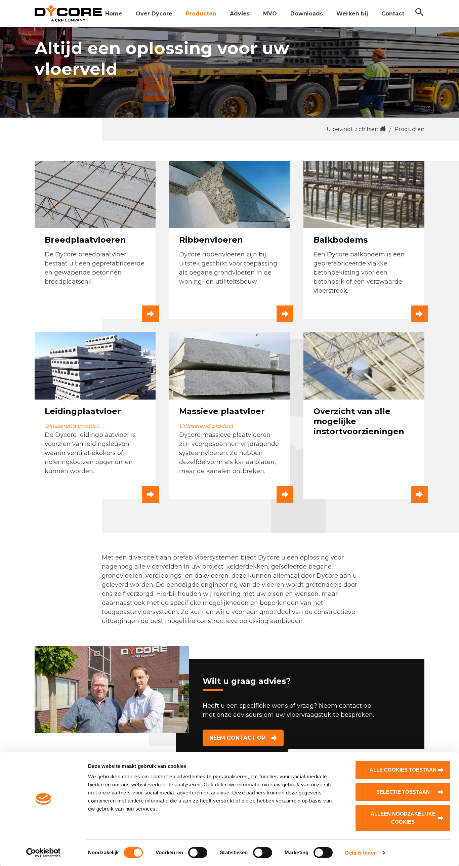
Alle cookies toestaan (403, 770)
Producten (201, 13)
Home (113, 13)
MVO (270, 13)
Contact (392, 13)
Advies (240, 13)
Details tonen (360, 853)
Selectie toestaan (403, 792)
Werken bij (352, 13)
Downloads (306, 13)
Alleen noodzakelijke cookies (403, 818)
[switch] (197, 852)
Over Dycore (154, 13)
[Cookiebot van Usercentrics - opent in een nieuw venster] (43, 853)
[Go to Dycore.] (383, 129)
